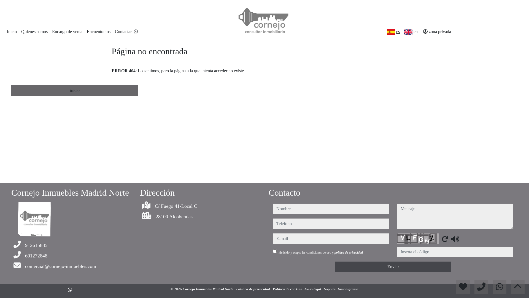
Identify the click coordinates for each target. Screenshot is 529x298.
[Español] (391, 32)
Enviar (393, 266)
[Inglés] (408, 32)
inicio (75, 90)
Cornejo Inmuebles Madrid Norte (208, 289)
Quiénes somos (34, 31)
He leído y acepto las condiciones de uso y (321, 252)
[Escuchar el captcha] (455, 238)
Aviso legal (313, 289)
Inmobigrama (348, 289)
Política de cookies (288, 289)
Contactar (123, 31)
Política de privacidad (253, 289)
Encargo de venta (67, 31)
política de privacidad (348, 252)
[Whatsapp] (136, 31)
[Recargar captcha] (445, 238)
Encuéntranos (98, 31)
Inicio (12, 31)
